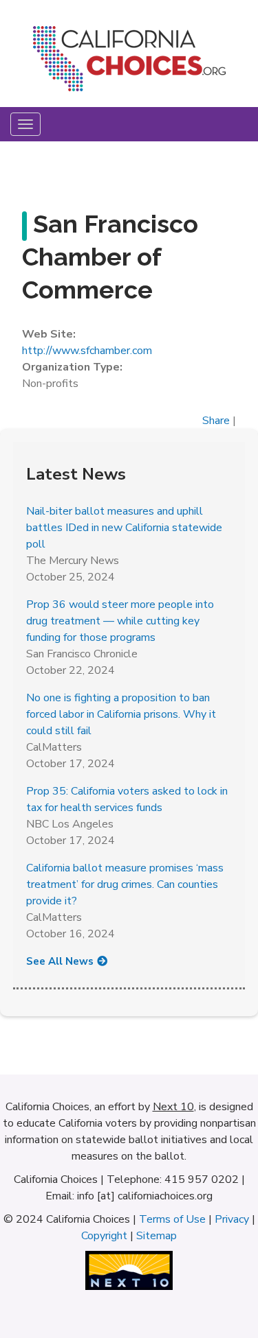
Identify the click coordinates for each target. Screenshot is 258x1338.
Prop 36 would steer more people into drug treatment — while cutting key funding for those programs (120, 621)
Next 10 (173, 1106)
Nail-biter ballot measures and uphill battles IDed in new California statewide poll (124, 528)
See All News (60, 961)
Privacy (232, 1219)
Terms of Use (172, 1219)
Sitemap (156, 1235)
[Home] (129, 64)
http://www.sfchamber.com (87, 350)
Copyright (104, 1235)
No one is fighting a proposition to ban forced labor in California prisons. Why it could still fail (121, 714)
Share (216, 420)
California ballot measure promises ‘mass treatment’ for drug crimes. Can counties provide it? (125, 884)
